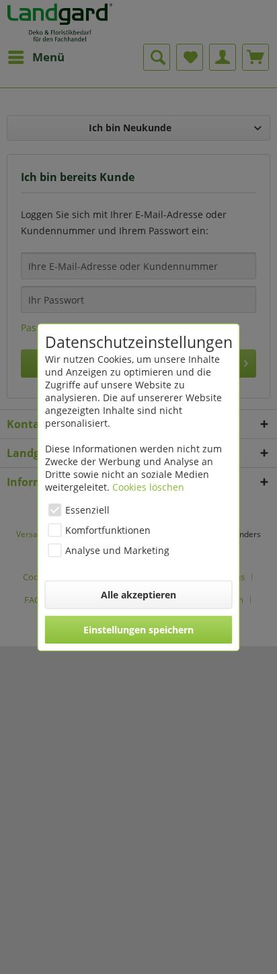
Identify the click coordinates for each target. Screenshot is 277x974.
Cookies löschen (148, 486)
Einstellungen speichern (138, 629)
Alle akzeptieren (138, 594)
